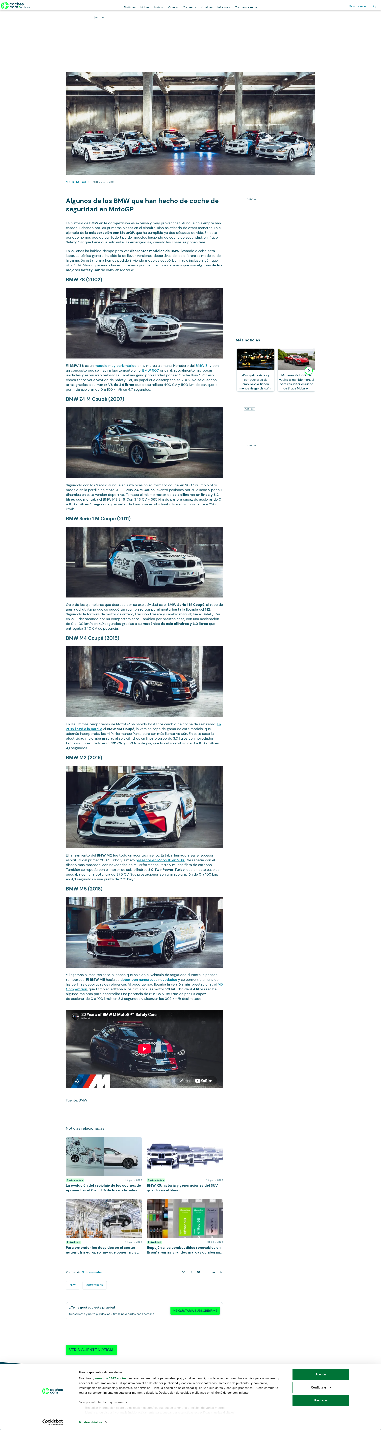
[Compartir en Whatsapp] (220, 1272)
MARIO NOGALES (78, 182)
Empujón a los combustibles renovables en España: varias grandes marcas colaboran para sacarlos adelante (184, 1205)
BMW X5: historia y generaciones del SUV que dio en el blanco (184, 1141)
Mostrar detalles (90, 1422)
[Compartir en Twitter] (197, 1272)
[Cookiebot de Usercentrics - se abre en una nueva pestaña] (52, 1422)
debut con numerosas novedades (148, 979)
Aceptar (320, 1374)
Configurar (318, 1387)
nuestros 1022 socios (111, 1378)
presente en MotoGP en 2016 (160, 860)
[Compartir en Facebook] (205, 1272)
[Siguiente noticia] (309, 371)
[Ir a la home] (16, 5)
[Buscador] (375, 6)
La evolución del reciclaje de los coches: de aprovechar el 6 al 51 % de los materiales (97, 1141)
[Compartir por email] (182, 1272)
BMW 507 (150, 370)
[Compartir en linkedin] (213, 1272)
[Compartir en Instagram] (190, 1272)
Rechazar (321, 1400)
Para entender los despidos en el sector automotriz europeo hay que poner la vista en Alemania (103, 1203)
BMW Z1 (202, 365)
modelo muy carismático (116, 365)
